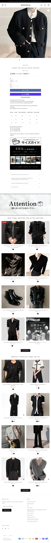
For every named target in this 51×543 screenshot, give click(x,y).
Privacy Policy (30, 507)
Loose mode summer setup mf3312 (13, 417)
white (16, 80)
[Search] (5, 5)
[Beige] (12, 453)
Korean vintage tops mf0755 (38, 384)
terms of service (30, 513)
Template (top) (13, 450)
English (10, 535)
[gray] (38, 421)
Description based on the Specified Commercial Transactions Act (36, 510)
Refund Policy (30, 515)
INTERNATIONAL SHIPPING (32, 519)
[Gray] (13, 421)
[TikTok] (8, 528)
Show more (26, 350)
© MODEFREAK (6, 538)
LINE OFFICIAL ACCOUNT (32, 521)
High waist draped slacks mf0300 (37, 450)
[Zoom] (48, 10)
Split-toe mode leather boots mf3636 (13, 310)
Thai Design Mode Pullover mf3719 (13, 245)
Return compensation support (20, 183)
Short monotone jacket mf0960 (13, 482)
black (12, 80)
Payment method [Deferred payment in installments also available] (22, 179)
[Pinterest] (5, 528)
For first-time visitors (31, 501)
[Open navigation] (2, 5)
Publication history (31, 517)
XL (17, 86)
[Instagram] (2, 528)
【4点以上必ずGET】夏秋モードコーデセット (38, 342)
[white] (38, 249)
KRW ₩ (4, 535)
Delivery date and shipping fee (20, 174)
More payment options (25, 97)
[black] (13, 249)
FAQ (28, 505)
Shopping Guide (30, 503)
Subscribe (7, 510)
